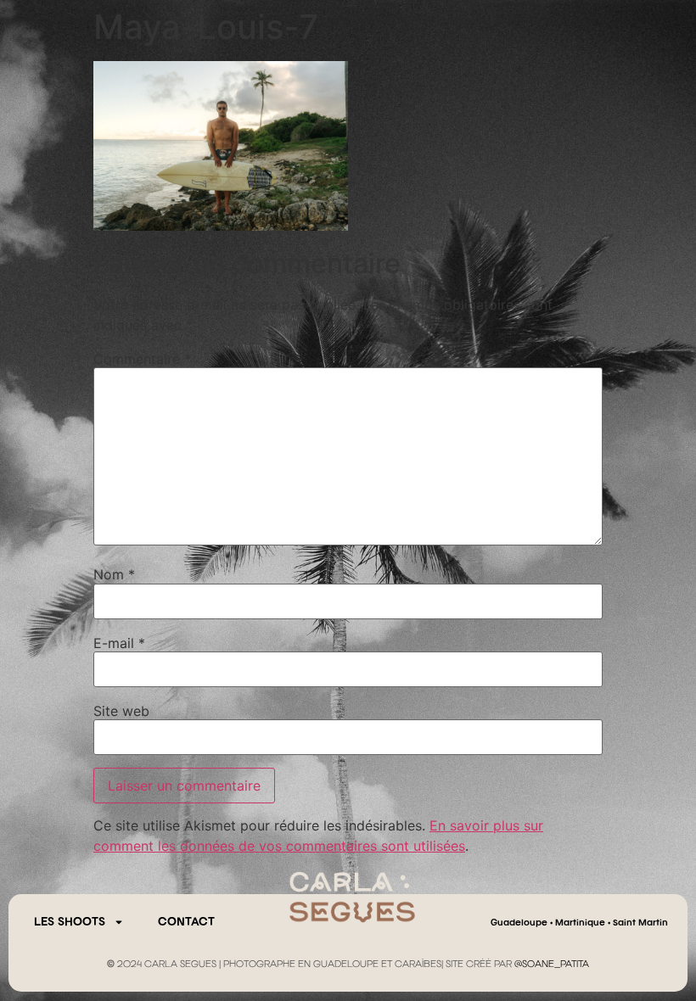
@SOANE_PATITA (551, 964)
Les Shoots (69, 922)
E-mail (119, 643)
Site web (121, 711)
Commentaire (142, 359)
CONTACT (186, 922)
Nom (114, 574)
